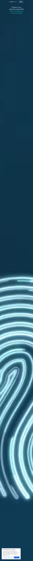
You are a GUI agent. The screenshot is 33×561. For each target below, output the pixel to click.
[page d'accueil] (14, 1)
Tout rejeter (11, 557)
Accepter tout (17, 557)
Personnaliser (5, 557)
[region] (11, 553)
